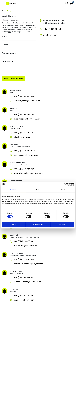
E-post (5, 45)
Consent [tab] (13, 189)
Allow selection (38, 224)
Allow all (62, 224)
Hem (3, 11)
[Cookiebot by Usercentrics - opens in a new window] (66, 184)
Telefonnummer (9, 53)
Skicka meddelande (13, 78)
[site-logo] (11, 3)
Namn (4, 36)
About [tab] (63, 189)
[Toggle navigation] (3, 3)
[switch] (28, 216)
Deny (14, 224)
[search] (67, 3)
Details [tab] (38, 189)
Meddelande (7, 61)
